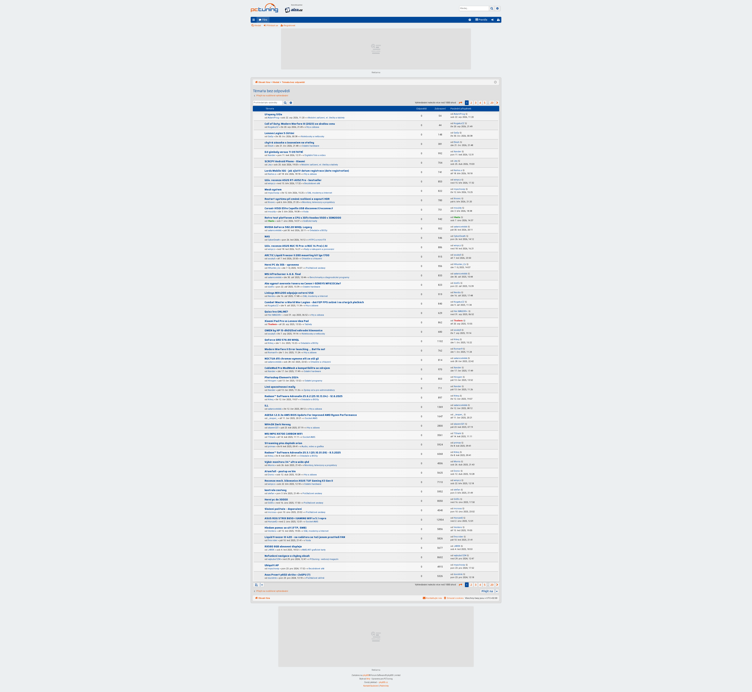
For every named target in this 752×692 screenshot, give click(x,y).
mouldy (272, 211)
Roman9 (272, 352)
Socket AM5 (311, 418)
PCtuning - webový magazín (324, 559)
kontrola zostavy (276, 490)
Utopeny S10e (273, 114)
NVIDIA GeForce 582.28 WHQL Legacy (288, 227)
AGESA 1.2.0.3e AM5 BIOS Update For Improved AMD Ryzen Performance (311, 415)
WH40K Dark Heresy (278, 424)
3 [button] (475, 103)
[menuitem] (470, 20)
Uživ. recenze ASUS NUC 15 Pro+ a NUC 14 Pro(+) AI (296, 246)
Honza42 (272, 521)
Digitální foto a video (315, 155)
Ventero (272, 531)
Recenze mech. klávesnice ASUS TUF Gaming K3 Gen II (299, 481)
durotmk (272, 578)
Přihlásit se (272, 25)
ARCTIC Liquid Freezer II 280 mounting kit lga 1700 (297, 255)
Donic (271, 474)
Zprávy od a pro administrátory (319, 390)
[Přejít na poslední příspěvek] (466, 114)
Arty (368, 679)
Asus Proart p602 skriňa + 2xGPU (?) (287, 575)
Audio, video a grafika (313, 446)
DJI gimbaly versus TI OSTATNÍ (284, 152)
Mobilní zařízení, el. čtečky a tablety (326, 117)
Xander (271, 155)
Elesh (271, 146)
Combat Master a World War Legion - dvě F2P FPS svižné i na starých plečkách (314, 302)
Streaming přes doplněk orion (283, 443)
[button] (460, 102)
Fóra (264, 19)
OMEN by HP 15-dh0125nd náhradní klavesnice (294, 330)
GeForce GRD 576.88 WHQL (282, 340)
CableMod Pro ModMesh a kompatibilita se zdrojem (297, 368)
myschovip (273, 193)
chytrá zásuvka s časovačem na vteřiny (289, 143)
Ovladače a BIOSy (318, 230)
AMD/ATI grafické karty (313, 550)
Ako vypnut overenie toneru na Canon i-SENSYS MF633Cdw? (303, 283)
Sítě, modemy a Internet (319, 193)
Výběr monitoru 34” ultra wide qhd (287, 462)
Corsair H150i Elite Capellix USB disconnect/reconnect (299, 208)
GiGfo (271, 503)
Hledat (257, 25)
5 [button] (484, 103)
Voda (305, 211)
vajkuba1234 (274, 559)
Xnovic (271, 202)
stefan (271, 493)
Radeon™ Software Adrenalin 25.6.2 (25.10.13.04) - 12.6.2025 (304, 396)
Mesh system (273, 189)
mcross (272, 512)
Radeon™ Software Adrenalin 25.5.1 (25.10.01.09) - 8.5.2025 (303, 453)
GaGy (270, 136)
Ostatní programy (313, 380)
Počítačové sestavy (315, 268)
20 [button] (492, 103)
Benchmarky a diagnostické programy (329, 277)
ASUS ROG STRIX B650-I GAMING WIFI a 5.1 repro (295, 518)
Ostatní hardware (310, 146)
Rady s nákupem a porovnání (319, 249)
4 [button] (480, 103)
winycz (271, 183)
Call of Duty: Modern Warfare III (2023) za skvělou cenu (300, 124)
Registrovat (289, 25)
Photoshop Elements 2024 (282, 377)
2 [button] (471, 103)
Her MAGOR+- (275, 315)
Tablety (308, 324)
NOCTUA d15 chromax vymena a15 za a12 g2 (292, 359)
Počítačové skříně (315, 578)
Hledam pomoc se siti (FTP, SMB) (285, 528)
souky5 (271, 258)
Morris (271, 465)
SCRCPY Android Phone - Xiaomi (285, 161)
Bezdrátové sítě (312, 183)
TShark (271, 437)
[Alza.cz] (294, 8)
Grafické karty (310, 221)
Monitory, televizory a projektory (318, 202)
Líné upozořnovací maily (280, 387)
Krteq (270, 343)
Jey (270, 164)
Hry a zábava (312, 127)
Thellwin (272, 324)
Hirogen (272, 380)
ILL (266, 406)
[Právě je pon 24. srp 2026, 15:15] (495, 82)
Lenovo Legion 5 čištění (279, 133)
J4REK (271, 550)
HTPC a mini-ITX (317, 240)
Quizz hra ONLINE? (276, 312)
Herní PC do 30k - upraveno (282, 265)
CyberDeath (274, 240)
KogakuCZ (273, 127)
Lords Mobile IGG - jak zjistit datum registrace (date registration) (307, 171)
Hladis (271, 221)
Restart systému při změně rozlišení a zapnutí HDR (297, 199)
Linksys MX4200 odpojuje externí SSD (289, 293)
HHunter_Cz (274, 268)
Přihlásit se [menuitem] (493, 20)
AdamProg (273, 117)
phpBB (366, 675)
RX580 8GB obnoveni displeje (283, 546)
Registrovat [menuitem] (499, 20)
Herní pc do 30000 (276, 499)
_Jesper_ (272, 418)
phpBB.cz (383, 682)
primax (271, 446)
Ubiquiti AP (272, 565)
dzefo (271, 287)
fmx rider (272, 540)
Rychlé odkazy (254, 20)
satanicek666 (274, 230)
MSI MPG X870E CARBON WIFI (284, 434)
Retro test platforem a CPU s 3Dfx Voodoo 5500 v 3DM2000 (303, 218)
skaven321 (273, 427)
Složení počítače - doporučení (283, 509)
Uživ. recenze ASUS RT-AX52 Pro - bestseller (293, 180)
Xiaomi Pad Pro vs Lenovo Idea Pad (287, 321)
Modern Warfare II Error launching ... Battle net (295, 349)
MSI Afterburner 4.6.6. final (283, 274)
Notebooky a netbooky (312, 136)
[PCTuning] (264, 8)
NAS (267, 236)
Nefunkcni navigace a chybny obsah (287, 556)
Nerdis (271, 296)
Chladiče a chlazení (312, 258)
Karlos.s (272, 174)
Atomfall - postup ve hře (280, 471)
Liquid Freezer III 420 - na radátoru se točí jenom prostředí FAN (305, 537)
